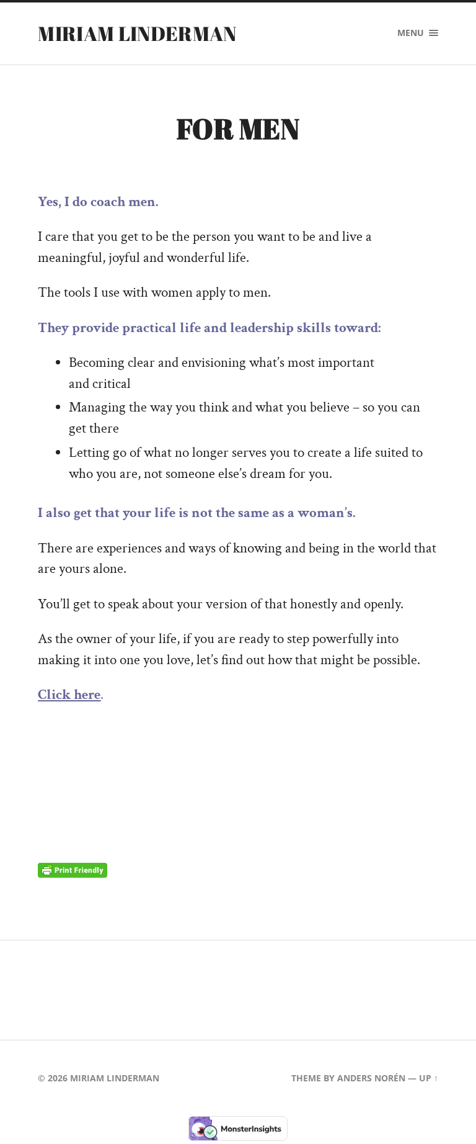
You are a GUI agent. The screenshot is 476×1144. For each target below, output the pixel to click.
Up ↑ (428, 1078)
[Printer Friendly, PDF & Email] (72, 869)
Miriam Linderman (137, 33)
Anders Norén (371, 1078)
